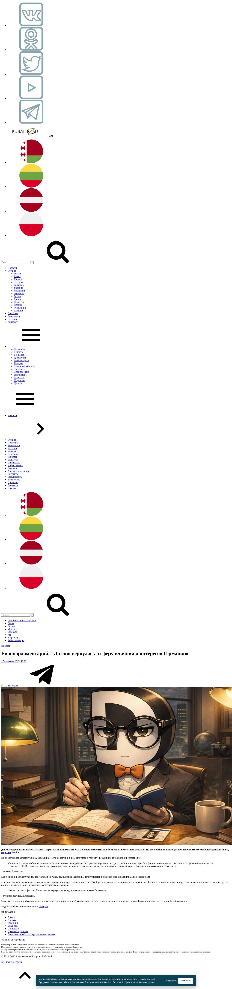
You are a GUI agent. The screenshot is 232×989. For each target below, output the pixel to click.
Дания (17, 299)
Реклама (12, 920)
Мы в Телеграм (9, 685)
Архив (11, 917)
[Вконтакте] (31, 25)
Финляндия (20, 307)
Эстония (18, 282)
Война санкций (16, 640)
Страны (12, 270)
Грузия (17, 296)
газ (9, 634)
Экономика (14, 316)
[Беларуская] (31, 162)
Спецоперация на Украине (22, 620)
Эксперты (19, 369)
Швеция (18, 310)
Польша (18, 304)
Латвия (18, 279)
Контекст (13, 322)
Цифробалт (20, 357)
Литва (17, 276)
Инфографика (21, 360)
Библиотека (20, 374)
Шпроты (18, 352)
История (12, 319)
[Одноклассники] (31, 49)
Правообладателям (18, 931)
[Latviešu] (31, 211)
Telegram (43, 906)
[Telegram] (31, 122)
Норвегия (19, 302)
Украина (18, 287)
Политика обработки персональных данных (31, 934)
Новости (12, 268)
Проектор (19, 377)
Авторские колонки (24, 366)
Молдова (12, 629)
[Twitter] (31, 74)
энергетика (14, 637)
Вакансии (13, 925)
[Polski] (31, 235)
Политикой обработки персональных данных (134, 982)
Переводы (19, 349)
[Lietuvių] (31, 186)
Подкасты (19, 380)
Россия (17, 273)
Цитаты (18, 383)
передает (6, 852)
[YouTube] (31, 98)
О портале (13, 928)
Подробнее (171, 981)
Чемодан (18, 363)
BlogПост (19, 354)
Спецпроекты (21, 371)
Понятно (185, 981)
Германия (19, 293)
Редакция (13, 923)
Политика (13, 313)
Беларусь (19, 285)
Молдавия (19, 290)
